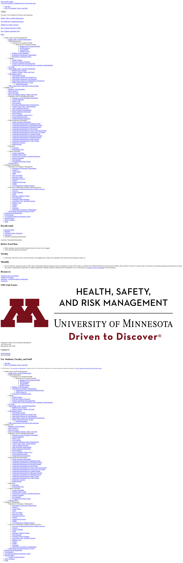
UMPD (14, 521)
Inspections (15, 485)
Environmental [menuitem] (9, 215)
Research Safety (9, 230)
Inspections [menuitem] (15, 148)
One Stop (7, 6)
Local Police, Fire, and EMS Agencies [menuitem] (23, 201)
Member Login (16, 540)
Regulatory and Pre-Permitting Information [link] (21, 96)
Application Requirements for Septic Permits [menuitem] (25, 139)
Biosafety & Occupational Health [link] (22, 43)
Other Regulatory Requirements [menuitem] (21, 110)
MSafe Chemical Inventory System (22, 419)
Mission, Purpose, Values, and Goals (23, 409)
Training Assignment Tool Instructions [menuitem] (23, 63)
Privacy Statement (80, 368)
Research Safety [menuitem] (9, 218)
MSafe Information (21, 421)
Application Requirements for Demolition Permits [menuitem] (27, 125)
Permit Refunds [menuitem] (17, 144)
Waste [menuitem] (6, 222)
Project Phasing (17, 450)
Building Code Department (20, 387)
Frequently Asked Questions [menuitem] (20, 199)
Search (3, 11)
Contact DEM (16, 509)
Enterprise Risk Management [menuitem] (13, 213)
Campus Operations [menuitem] (18, 153)
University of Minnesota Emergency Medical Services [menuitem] (28, 189)
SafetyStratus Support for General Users (24, 414)
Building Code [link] (9, 87)
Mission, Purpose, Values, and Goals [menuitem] (23, 72)
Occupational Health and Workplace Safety (18, 554)
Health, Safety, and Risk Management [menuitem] (19, 39)
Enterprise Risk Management (13, 550)
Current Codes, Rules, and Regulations (24, 443)
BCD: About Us (13, 428)
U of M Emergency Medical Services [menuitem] (23, 185)
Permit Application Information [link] (17, 120)
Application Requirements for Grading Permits (26, 471)
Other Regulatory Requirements (21, 447)
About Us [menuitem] (15, 170)
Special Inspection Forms (19, 454)
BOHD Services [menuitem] (25, 48)
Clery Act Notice (17, 512)
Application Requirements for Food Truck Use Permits (28, 469)
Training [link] (10, 58)
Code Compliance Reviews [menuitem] (20, 108)
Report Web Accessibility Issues (93, 368)
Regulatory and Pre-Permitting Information (25, 435)
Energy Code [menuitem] (16, 101)
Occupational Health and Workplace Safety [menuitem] (18, 216)
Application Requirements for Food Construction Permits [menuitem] (29, 130)
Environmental (9, 552)
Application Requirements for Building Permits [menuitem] (26, 124)
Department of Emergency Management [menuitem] (24, 55)
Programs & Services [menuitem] (18, 179)
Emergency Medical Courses (21, 533)
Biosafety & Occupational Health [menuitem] (30, 46)
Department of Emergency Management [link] (20, 167)
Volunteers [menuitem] (15, 208)
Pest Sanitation (16, 497)
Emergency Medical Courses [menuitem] (21, 196)
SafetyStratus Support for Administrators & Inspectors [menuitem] (28, 81)
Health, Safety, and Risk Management (12, 18)
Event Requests (17, 535)
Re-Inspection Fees (18, 486)
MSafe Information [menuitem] (21, 84)
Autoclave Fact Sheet (7, 277)
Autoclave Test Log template (95, 267)
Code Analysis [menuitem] (16, 103)
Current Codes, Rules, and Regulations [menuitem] (24, 106)
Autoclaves (8, 235)
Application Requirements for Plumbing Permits (26, 474)
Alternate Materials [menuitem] (18, 99)
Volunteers (15, 545)
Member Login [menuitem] (16, 203)
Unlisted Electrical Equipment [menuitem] (21, 118)
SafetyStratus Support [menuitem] (14, 74)
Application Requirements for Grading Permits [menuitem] (26, 134)
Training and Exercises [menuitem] (19, 182)
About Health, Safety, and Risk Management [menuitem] (21, 69)
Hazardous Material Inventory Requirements (25, 442)
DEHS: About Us (21, 392)
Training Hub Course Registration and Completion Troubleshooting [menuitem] (32, 65)
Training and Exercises (19, 519)
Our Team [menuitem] (11, 67)
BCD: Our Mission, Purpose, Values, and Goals (22, 431)
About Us (15, 507)
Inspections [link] (11, 146)
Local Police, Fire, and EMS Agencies (23, 538)
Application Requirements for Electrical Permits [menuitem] (26, 127)
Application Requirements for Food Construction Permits (29, 468)
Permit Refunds (17, 481)
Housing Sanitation (18, 495)
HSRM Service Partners (19, 407)
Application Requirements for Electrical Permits (26, 464)
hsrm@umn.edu (5, 353)
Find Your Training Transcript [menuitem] (21, 62)
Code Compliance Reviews (20, 445)
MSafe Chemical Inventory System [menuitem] (22, 82)
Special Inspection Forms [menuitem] (19, 117)
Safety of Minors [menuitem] (10, 220)
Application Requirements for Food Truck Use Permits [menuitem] (28, 132)
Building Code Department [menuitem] (20, 53)
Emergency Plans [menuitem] (17, 177)
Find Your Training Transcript (21, 399)
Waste (6, 560)
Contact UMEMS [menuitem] (17, 192)
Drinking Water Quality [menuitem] (19, 154)
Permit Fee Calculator (18, 480)
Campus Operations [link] (14, 151)
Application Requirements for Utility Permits (25, 478)
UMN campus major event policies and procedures (23, 423)
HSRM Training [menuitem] (17, 60)
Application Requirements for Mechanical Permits (27, 473)
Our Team (11, 404)
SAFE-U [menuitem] (15, 180)
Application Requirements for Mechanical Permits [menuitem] (27, 136)
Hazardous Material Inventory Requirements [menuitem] (25, 105)
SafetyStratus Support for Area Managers (24, 416)
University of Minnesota (19, 368)
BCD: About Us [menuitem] (13, 91)
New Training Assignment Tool (10, 31)
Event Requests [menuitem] (17, 197)
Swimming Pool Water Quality (21, 498)
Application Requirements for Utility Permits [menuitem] (25, 141)
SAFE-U (15, 517)
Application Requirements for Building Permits (26, 461)
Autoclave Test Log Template (10, 276)
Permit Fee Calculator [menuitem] (18, 142)
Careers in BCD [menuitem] (13, 163)
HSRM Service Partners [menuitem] (19, 70)
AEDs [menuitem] (14, 173)
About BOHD (24, 383)
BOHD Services (25, 382)
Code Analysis (16, 440)
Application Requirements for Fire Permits (25, 466)
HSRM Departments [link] (14, 41)
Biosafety (7, 231)
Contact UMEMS (17, 529)
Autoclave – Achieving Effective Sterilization (14, 279)
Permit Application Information (21, 449)
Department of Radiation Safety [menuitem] (21, 56)
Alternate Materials (18, 437)
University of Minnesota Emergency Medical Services (28, 526)
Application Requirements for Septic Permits (25, 476)
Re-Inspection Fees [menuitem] (18, 149)
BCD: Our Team (13, 430)
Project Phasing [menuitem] (17, 113)
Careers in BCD (13, 500)
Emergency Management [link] (12, 165)
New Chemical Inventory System (11, 28)
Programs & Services (18, 516)
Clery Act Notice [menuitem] (17, 175)
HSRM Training (17, 397)
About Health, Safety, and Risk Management (21, 406)
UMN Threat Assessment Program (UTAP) (21, 548)
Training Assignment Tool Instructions (23, 401)
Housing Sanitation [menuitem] (18, 158)
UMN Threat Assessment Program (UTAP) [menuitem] (21, 211)
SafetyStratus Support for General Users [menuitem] (24, 77)
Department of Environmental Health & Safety (30, 390)
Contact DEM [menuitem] (16, 172)
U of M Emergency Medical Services (23, 523)
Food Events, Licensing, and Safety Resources (26, 493)
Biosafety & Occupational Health (30, 380)
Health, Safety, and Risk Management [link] (16, 38)
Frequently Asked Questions (20, 536)
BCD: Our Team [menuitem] (13, 93)
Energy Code (16, 438)
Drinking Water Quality (19, 492)
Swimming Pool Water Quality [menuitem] (21, 161)
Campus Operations (18, 490)
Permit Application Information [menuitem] (21, 112)
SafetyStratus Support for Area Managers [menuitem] (24, 79)
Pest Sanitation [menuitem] (16, 160)
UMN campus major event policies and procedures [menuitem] (23, 86)
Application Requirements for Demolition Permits (27, 462)
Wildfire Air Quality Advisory (10, 25)
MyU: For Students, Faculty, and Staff (16, 8)
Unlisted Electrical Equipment (21, 456)
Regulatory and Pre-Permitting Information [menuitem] (25, 98)
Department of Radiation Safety (21, 394)
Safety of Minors (10, 559)
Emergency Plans (17, 514)
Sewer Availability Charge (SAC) (22, 452)
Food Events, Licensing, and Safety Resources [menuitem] (26, 156)
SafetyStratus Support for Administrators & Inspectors (28, 418)
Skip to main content (7, 1)
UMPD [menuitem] (14, 184)
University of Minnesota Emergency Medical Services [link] (24, 187)
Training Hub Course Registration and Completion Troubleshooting (32, 402)
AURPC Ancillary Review (16, 557)
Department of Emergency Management (24, 388)
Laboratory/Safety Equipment (13, 233)
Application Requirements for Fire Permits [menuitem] (25, 129)
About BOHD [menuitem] (24, 50)
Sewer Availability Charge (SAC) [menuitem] (22, 115)
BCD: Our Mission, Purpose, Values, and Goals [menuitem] (22, 94)
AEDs (14, 511)
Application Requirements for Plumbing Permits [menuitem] (26, 137)
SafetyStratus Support (14, 411)
